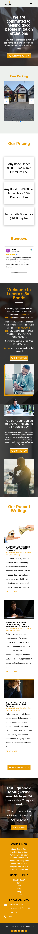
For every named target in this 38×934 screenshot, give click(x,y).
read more (11, 592)
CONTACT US (20, 358)
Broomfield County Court (19, 861)
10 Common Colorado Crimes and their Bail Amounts (16, 704)
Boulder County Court (19, 858)
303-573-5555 (14, 916)
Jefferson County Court (19, 869)
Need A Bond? (19, 880)
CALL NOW (20, 827)
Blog (18, 555)
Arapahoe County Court (19, 852)
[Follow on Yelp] (26, 931)
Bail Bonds (13, 555)
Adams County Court (19, 849)
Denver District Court (19, 864)
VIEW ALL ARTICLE (20, 767)
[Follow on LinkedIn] (19, 931)
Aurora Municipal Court (19, 855)
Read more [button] (10, 267)
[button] (31, 101)
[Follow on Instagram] (22, 931)
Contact (19, 895)
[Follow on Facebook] (12, 931)
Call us (7, 348)
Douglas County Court (19, 866)
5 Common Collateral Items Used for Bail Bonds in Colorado (19, 549)
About (19, 886)
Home (19, 883)
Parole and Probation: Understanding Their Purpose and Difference (17, 624)
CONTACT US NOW (20, 56)
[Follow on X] (15, 931)
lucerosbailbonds (13, 552)
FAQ (19, 889)
